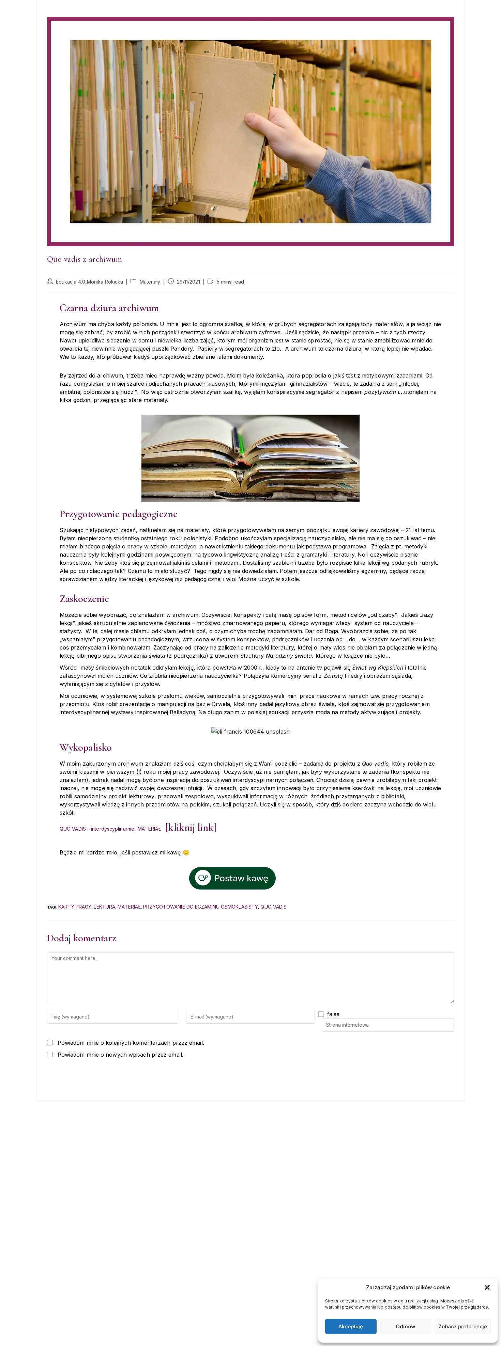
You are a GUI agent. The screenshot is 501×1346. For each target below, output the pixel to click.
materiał (129, 907)
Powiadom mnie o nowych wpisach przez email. (120, 1054)
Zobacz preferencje (462, 1326)
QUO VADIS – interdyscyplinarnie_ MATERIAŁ (110, 829)
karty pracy (74, 907)
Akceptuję (350, 1326)
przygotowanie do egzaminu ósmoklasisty (200, 907)
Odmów (405, 1326)
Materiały (150, 282)
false (333, 1014)
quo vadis (273, 907)
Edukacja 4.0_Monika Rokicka (89, 282)
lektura (104, 907)
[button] (487, 1287)
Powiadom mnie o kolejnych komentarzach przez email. (131, 1042)
